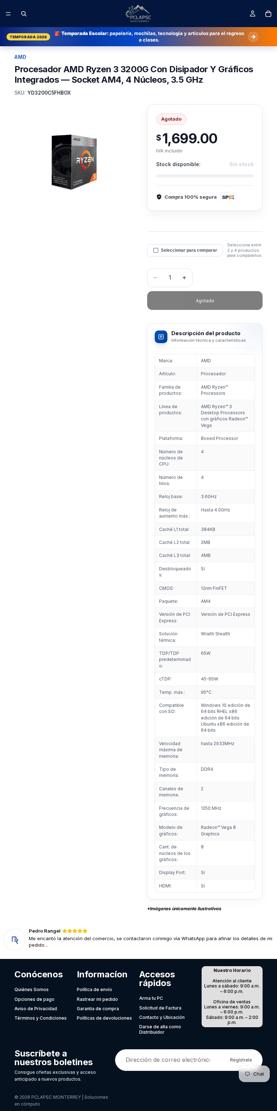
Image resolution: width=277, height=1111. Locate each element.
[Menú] (8, 13)
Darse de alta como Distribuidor (160, 1029)
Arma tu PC (151, 998)
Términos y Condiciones (40, 1018)
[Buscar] (24, 14)
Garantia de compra (98, 1008)
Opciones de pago (34, 999)
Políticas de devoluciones (104, 1018)
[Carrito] (268, 14)
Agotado (205, 300)
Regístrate (241, 1060)
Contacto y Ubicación (162, 1017)
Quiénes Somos (31, 989)
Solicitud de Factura (160, 1008)
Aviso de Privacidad (35, 1008)
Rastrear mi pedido (97, 999)
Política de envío (94, 989)
